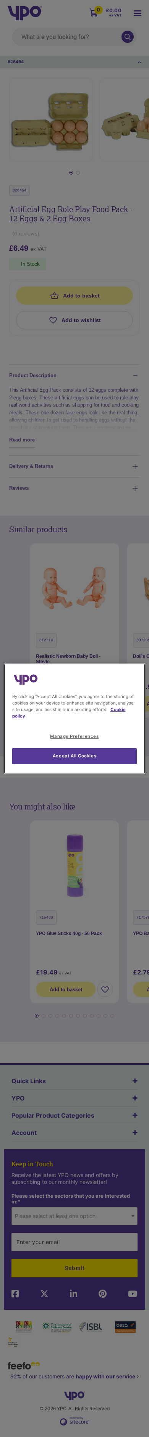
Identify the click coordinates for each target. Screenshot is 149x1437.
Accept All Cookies (74, 756)
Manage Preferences (74, 736)
